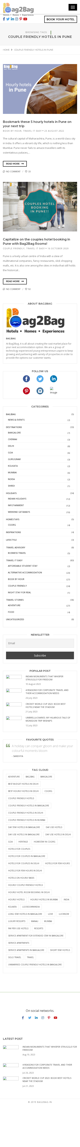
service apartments (18, 943)
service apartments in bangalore (26, 950)
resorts (38, 928)
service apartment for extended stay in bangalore (35, 935)
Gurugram (14, 459)
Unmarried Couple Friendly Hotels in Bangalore (35, 964)
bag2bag (30, 776)
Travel (30, 957)
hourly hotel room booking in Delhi (29, 892)
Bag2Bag (11, 414)
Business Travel (17, 552)
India (66, 899)
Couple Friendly (14, 248)
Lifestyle (11, 539)
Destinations (14, 427)
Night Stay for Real (19, 592)
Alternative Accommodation (25, 572)
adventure (14, 776)
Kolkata (13, 465)
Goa (10, 452)
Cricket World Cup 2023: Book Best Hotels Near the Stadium (46, 705)
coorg (48, 791)
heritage (23, 841)
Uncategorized (15, 619)
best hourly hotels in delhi (23, 791)
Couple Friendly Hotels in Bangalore (28, 805)
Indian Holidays (17, 498)
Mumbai (12, 472)
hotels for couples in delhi (23, 863)
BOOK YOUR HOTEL (61, 19)
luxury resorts (16, 921)
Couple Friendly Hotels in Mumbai (26, 820)
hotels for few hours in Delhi (25, 870)
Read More (13, 163)
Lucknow (64, 914)
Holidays (11, 493)
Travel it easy (32, 130)
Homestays (12, 519)
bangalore (46, 776)
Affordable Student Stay (22, 565)
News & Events (16, 419)
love (50, 914)
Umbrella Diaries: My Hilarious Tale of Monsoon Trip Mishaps (48, 719)
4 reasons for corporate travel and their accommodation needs (47, 692)
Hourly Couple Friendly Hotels (25, 885)
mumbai (48, 921)
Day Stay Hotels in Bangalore (24, 827)
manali (34, 921)
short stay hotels (60, 950)
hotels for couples (19, 849)
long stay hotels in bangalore (25, 914)
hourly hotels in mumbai (44, 899)
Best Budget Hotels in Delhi (23, 784)
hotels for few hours (57, 863)
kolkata (12, 906)
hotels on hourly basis (21, 877)
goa (10, 841)
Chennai (12, 439)
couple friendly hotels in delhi (25, 812)
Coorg (12, 524)
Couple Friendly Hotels (21, 798)
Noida (11, 479)
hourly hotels (16, 899)
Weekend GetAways (19, 511)
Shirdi (11, 485)
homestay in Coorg (44, 841)
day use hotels (54, 827)
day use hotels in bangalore (24, 834)
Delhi (11, 445)
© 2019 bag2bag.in (40, 1102)
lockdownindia (31, 906)
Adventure (14, 605)
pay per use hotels (18, 928)
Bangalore (14, 432)
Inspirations (13, 532)
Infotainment (16, 505)
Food (11, 611)
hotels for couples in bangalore (26, 856)
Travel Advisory (15, 547)
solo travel (14, 957)
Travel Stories (15, 599)
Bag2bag (11, 338)
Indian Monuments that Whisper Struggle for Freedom (44, 678)
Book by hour (12, 130)
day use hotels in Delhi (58, 834)
